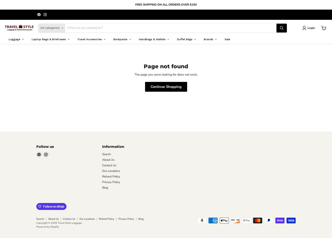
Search (106, 154)
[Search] (281, 28)
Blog (105, 188)
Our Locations (111, 171)
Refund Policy (111, 176)
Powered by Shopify (47, 227)
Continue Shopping (166, 86)
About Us (108, 160)
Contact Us (109, 165)
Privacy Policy (111, 182)
